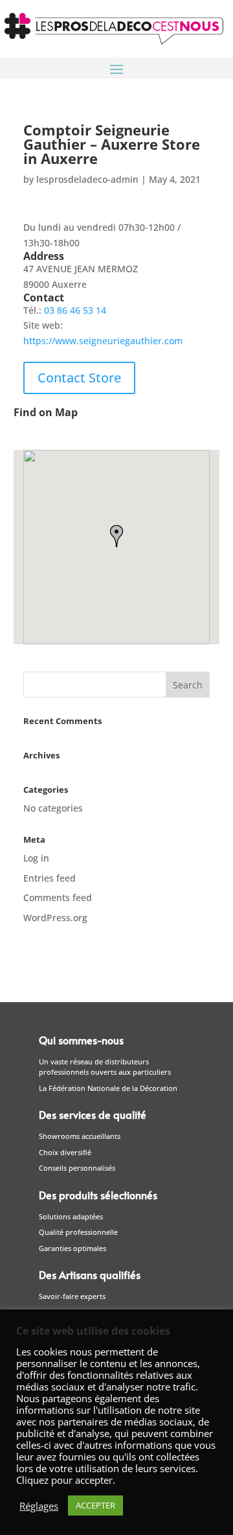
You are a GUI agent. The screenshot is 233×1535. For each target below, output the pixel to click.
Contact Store (79, 377)
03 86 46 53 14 (75, 310)
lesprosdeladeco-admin (87, 179)
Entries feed (49, 878)
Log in (36, 858)
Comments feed (57, 897)
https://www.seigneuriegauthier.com (103, 340)
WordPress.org (55, 917)
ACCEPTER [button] (95, 1505)
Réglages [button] (38, 1506)
